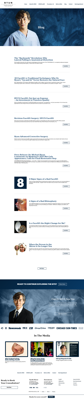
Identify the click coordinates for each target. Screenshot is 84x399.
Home (25, 4)
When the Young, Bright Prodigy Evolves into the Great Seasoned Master (38, 360)
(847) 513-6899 (35, 383)
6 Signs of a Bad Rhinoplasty (43, 201)
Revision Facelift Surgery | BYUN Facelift (34, 118)
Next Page (42, 268)
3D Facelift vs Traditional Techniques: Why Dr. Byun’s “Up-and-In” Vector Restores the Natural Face (39, 79)
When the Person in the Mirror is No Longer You (40, 245)
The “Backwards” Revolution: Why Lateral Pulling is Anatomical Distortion (33, 59)
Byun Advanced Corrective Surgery (31, 136)
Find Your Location (62, 313)
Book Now (9, 387)
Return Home (62, 284)
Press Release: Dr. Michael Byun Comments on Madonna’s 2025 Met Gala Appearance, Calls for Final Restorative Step (35, 156)
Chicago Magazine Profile (63, 358)
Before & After (59, 4)
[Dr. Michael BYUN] (8, 6)
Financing (75, 384)
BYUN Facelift (42, 4)
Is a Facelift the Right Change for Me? (47, 223)
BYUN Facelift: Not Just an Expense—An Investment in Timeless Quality (31, 99)
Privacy (53, 391)
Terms (48, 391)
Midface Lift (61, 381)
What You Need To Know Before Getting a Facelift (12, 359)
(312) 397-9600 (50, 383)
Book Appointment (79, 4)
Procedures (49, 4)
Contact (70, 4)
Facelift (60, 379)
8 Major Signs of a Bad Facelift (43, 179)
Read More (66, 66)
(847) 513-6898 (34, 384)
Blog (65, 4)
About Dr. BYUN (32, 4)
